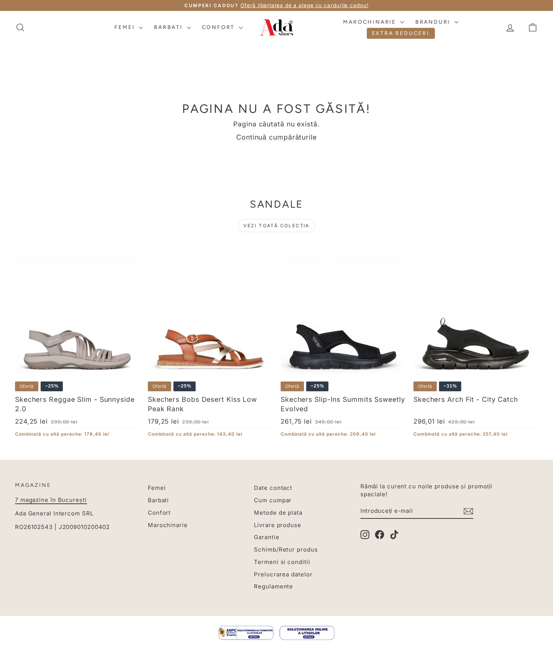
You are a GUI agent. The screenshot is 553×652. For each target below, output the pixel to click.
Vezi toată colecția (276, 225)
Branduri (434, 22)
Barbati (169, 27)
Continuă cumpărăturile (276, 137)
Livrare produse (277, 525)
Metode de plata (278, 512)
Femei (125, 27)
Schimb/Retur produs (286, 549)
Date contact (273, 487)
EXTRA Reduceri (401, 33)
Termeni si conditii (282, 561)
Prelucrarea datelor (283, 574)
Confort (219, 27)
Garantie (266, 537)
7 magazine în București (51, 499)
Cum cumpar (273, 500)
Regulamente (273, 586)
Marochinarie (370, 22)
